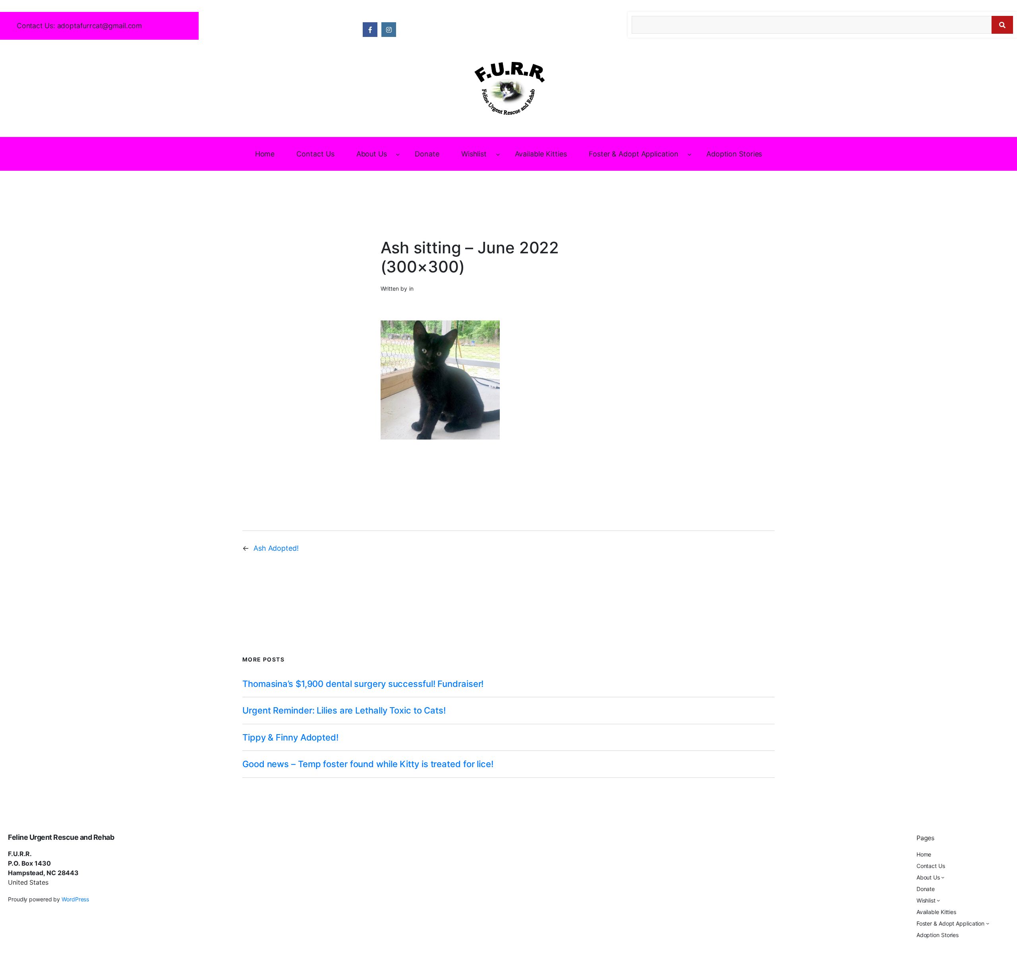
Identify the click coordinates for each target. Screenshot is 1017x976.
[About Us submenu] (398, 154)
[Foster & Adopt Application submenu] (689, 154)
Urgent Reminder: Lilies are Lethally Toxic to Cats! (344, 710)
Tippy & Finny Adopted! (290, 737)
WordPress (75, 899)
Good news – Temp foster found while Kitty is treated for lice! (367, 764)
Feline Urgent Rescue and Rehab (61, 837)
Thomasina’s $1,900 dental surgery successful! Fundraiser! (362, 684)
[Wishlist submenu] (498, 154)
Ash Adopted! (276, 548)
